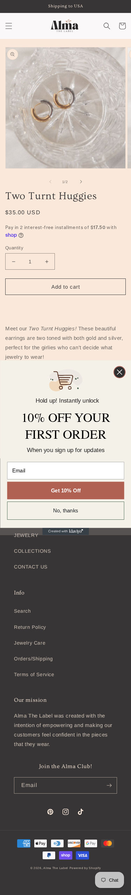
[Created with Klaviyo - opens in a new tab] (65, 531)
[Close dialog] (119, 372)
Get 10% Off (65, 490)
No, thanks (65, 510)
